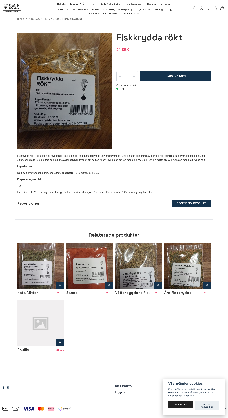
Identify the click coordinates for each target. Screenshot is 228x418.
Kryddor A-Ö (33, 19)
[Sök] (194, 8)
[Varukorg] (222, 8)
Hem (19, 19)
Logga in (120, 392)
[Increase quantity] (134, 76)
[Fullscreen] (105, 39)
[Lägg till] (60, 285)
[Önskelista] (208, 8)
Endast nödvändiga (207, 405)
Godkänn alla (180, 404)
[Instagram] (8, 387)
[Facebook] (3, 387)
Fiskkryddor (51, 19)
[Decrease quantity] (120, 76)
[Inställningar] (215, 8)
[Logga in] (201, 8)
